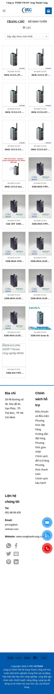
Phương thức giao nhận (40, 447)
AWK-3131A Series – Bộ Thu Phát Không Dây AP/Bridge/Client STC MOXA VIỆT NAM (13, 186)
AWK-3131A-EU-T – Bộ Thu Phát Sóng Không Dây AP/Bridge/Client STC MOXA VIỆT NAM (40, 149)
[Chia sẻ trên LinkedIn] (16, 562)
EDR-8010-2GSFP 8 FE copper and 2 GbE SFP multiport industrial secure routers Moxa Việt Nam (14, 335)
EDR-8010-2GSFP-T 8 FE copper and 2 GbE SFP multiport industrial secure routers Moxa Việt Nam (40, 298)
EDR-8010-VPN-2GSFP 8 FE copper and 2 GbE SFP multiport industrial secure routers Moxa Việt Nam (14, 261)
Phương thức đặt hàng (40, 425)
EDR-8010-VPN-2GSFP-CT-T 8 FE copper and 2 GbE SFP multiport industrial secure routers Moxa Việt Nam (40, 186)
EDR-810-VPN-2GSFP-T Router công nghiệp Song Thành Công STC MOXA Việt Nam (13, 373)
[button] (4, 10)
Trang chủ (16, 21)
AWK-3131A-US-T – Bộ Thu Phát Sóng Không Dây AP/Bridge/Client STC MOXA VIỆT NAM (14, 149)
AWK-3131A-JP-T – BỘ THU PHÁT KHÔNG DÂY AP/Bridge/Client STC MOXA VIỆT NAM (14, 75)
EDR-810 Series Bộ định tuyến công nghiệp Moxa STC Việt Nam (40, 335)
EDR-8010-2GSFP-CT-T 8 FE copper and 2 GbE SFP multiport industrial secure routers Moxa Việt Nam (40, 261)
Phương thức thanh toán (41, 469)
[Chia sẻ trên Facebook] (16, 546)
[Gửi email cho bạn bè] (16, 554)
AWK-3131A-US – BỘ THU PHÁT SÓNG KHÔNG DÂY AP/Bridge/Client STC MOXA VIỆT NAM (14, 112)
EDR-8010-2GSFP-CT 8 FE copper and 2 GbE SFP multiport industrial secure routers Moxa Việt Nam (14, 298)
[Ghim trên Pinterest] (8, 562)
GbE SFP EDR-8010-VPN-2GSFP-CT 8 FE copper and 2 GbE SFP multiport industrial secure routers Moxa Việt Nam (14, 224)
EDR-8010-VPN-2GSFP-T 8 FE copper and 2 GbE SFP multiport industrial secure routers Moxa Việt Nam (40, 224)
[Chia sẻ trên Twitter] (8, 554)
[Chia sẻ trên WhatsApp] (8, 546)
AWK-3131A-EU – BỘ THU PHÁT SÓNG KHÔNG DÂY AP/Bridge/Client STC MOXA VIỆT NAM (40, 112)
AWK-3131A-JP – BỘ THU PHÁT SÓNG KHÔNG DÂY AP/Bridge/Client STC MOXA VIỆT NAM (40, 75)
